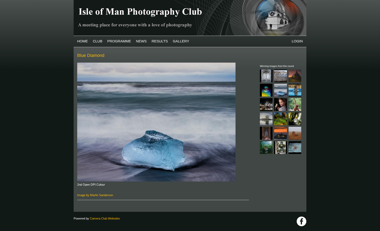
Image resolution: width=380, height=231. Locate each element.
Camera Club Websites (105, 218)
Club (97, 41)
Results (160, 41)
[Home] (190, 2)
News (141, 41)
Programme (119, 41)
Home (82, 41)
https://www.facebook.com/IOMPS (301, 221)
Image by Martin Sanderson (95, 195)
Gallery (181, 41)
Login (297, 41)
